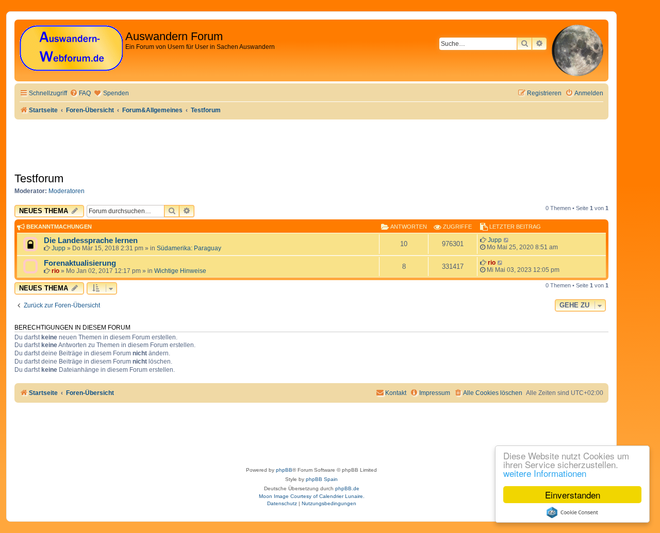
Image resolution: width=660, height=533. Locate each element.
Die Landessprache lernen (91, 240)
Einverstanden (572, 494)
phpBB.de (347, 488)
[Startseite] (71, 48)
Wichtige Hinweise (180, 270)
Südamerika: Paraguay (189, 248)
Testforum (38, 178)
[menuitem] (80, 93)
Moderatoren (66, 191)
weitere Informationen (544, 473)
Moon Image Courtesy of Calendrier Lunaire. (312, 496)
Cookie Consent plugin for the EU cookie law (572, 512)
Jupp (58, 248)
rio (55, 270)
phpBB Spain (322, 479)
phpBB (284, 470)
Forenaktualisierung (80, 263)
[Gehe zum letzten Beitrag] (506, 240)
